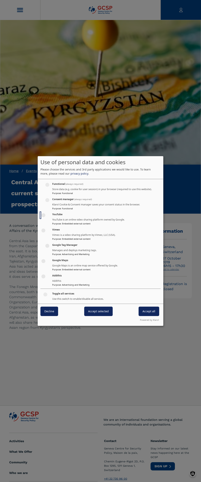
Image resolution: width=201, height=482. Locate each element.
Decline (49, 311)
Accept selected (98, 311)
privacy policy (79, 173)
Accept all (149, 311)
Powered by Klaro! (149, 319)
